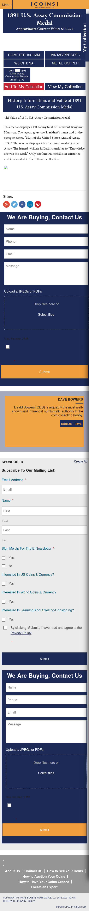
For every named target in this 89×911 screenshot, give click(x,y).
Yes (11, 557)
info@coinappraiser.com (71, 906)
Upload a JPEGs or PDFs (23, 291)
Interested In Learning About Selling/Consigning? (38, 610)
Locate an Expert (44, 887)
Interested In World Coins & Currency (29, 592)
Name (7, 500)
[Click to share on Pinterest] (38, 204)
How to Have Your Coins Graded (44, 881)
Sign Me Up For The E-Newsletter (28, 548)
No (11, 566)
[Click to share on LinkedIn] (30, 204)
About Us (12, 870)
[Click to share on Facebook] (22, 204)
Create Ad (80, 461)
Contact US (33, 870)
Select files (46, 314)
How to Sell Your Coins (65, 870)
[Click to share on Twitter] (14, 204)
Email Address (14, 479)
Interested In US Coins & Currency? (28, 574)
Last (5, 540)
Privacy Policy (26, 901)
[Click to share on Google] (6, 204)
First (5, 521)
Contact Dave (71, 424)
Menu (6, 4)
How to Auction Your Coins (44, 876)
